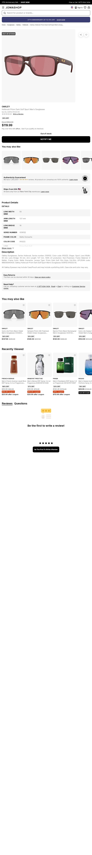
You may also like (11, 146)
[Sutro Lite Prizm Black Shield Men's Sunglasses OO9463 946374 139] (23, 305)
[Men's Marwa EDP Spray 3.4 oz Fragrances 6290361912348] (49, 355)
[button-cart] (89, 7)
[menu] (3, 7)
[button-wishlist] (85, 7)
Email (53, 286)
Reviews (7, 403)
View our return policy (42, 277)
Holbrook (25, 25)
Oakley (18, 25)
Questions (20, 403)
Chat (59, 286)
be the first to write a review (46, 449)
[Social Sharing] (81, 35)
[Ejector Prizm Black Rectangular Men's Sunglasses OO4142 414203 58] (75, 305)
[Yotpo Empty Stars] (7, 114)
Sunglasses (10, 25)
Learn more (73, 179)
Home (3, 25)
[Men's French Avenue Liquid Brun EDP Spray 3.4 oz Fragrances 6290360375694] (23, 355)
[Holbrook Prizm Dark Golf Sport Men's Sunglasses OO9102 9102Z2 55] (86, 35)
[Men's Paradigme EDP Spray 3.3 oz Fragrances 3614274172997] (75, 355)
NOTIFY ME (46, 139)
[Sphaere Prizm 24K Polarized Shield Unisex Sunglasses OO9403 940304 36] (49, 305)
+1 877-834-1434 (43, 286)
